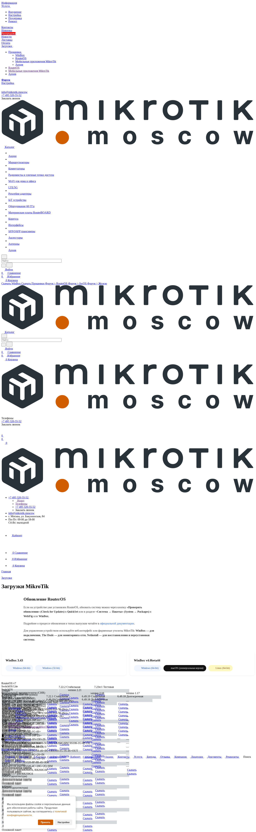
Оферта (32, 749)
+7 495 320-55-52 (11, 95)
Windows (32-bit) (51, 668)
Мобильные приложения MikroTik (35, 61)
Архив (19, 64)
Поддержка (15, 18)
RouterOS (20, 58)
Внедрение (14, 11)
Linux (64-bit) (223, 668)
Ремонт (12, 21)
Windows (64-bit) (21, 668)
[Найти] (9, 265)
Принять (45, 822)
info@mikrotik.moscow (14, 92)
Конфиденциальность (14, 749)
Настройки (63, 822)
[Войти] (3, 432)
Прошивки (15, 52)
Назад (20, 500)
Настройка (14, 15)
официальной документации (117, 623)
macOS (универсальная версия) (187, 668)
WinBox (20, 55)
